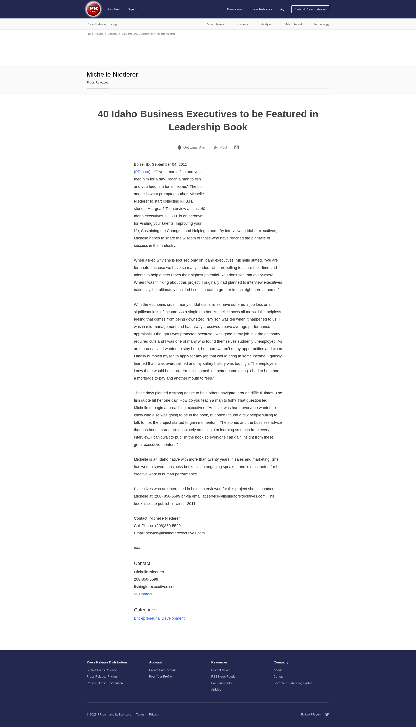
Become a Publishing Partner (294, 683)
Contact (145, 594)
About (278, 670)
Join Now (113, 9)
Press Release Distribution (105, 683)
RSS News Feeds (223, 676)
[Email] (236, 147)
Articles (216, 689)
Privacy (154, 714)
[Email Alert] (180, 147)
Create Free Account (163, 670)
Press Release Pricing (102, 676)
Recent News (220, 670)
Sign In (132, 9)
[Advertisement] (208, 50)
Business (113, 34)
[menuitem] (282, 9)
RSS (223, 147)
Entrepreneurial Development (137, 34)
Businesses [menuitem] (235, 9)
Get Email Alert (194, 147)
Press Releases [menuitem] (261, 9)
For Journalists (221, 683)
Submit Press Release (310, 9)
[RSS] (216, 147)
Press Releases (95, 34)
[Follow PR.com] (325, 714)
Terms (140, 714)
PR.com (142, 172)
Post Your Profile (160, 676)
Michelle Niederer (166, 34)
